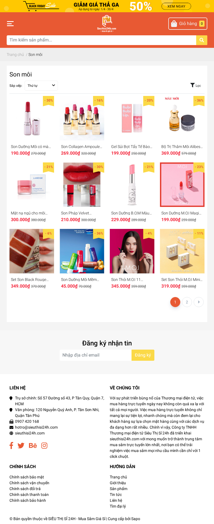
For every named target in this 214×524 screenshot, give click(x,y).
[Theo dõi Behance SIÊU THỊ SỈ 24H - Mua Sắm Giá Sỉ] (33, 446)
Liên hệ (116, 500)
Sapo (135, 518)
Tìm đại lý (118, 506)
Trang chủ (118, 477)
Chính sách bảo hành (27, 500)
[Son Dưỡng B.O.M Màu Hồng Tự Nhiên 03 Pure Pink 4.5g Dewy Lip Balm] (132, 184)
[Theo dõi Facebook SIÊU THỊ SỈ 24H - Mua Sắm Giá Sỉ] (11, 446)
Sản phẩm (118, 488)
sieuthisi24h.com (30, 433)
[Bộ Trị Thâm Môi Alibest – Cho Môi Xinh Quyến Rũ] (182, 118)
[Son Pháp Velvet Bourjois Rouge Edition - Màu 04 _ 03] (82, 184)
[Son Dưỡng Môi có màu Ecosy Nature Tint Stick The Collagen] (31, 118)
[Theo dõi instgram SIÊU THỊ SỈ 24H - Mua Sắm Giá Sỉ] (44, 446)
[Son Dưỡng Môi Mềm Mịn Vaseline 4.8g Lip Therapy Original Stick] (82, 251)
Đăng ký (143, 355)
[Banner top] (107, 5)
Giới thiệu (118, 483)
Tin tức (116, 494)
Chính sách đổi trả (25, 488)
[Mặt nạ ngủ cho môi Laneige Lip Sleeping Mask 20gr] (31, 184)
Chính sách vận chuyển (29, 483)
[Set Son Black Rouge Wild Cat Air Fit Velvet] (31, 251)
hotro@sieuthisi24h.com (36, 427)
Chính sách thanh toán (29, 494)
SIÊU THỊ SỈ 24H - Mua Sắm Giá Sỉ (76, 518)
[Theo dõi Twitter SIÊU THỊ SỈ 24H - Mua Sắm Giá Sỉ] (21, 446)
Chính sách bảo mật (26, 477)
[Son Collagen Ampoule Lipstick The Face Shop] (82, 118)
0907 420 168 (27, 421)
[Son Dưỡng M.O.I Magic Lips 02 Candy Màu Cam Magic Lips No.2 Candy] (182, 184)
